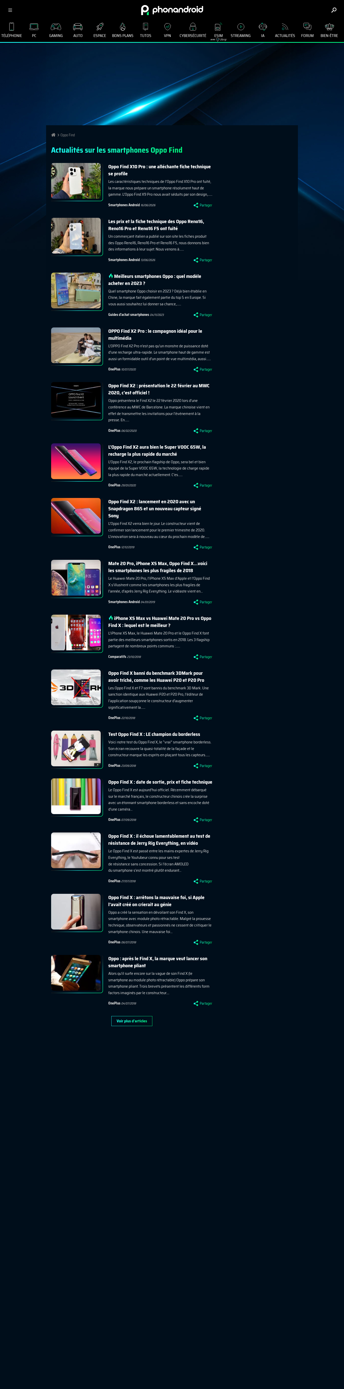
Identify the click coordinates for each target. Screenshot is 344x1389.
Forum (307, 35)
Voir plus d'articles (132, 1021)
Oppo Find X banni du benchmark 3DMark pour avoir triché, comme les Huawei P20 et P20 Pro (156, 676)
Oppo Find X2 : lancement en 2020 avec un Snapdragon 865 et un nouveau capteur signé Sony (154, 508)
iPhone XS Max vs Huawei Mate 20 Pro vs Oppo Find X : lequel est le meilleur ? (159, 621)
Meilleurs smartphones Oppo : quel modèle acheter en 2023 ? (154, 279)
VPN (167, 35)
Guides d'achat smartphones (128, 314)
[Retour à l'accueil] (172, 10)
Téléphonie (11, 35)
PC (34, 35)
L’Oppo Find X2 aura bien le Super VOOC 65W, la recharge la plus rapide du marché (157, 450)
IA (262, 35)
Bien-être (329, 35)
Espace (99, 35)
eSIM (217, 36)
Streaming (241, 35)
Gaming (56, 35)
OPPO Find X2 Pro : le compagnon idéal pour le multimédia (155, 334)
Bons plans (122, 35)
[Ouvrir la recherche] (334, 10)
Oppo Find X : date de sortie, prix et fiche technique (160, 782)
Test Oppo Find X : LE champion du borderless (154, 734)
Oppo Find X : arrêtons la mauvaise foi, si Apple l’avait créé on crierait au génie (156, 900)
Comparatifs (117, 656)
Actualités (285, 35)
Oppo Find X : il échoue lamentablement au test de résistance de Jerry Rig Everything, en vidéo (159, 839)
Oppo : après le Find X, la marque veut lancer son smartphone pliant (157, 962)
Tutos (145, 35)
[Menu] (10, 10)
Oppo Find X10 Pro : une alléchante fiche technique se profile (159, 170)
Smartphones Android (124, 205)
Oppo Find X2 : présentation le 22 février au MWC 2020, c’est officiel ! (159, 389)
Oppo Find (67, 135)
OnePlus (114, 369)
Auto (78, 35)
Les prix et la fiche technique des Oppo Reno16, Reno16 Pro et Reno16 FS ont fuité (156, 224)
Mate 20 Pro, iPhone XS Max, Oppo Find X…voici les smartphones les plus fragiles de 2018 (157, 566)
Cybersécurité (193, 35)
